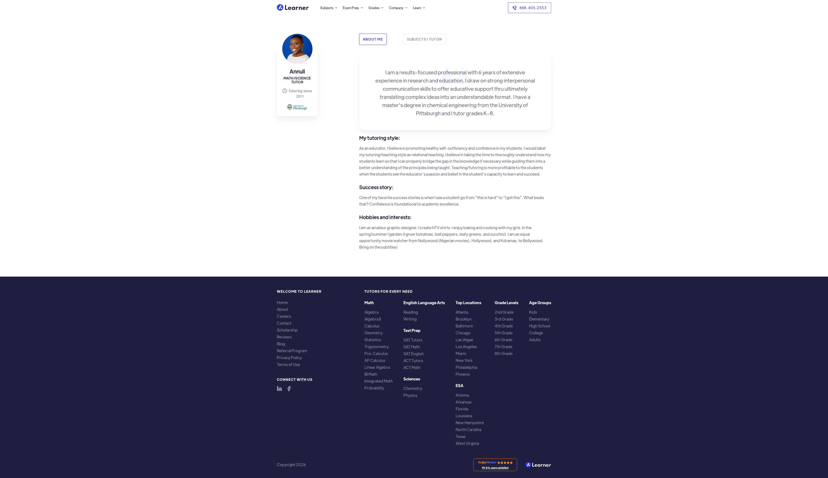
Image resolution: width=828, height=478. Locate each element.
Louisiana (464, 415)
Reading (410, 312)
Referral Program (292, 350)
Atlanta (462, 312)
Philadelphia (466, 367)
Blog (281, 343)
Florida (462, 408)
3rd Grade (504, 319)
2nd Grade (504, 312)
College (536, 332)
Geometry (373, 332)
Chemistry (412, 388)
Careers (284, 316)
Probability (374, 388)
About (282, 309)
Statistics (372, 339)
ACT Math (411, 367)
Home (282, 302)
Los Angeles (466, 346)
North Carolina (468, 429)
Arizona (462, 395)
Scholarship (287, 330)
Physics (410, 395)
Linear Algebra (377, 367)
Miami (461, 353)
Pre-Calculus (376, 353)
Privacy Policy (289, 357)
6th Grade (503, 339)
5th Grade (504, 332)
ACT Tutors (413, 360)
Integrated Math (378, 381)
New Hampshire (470, 422)
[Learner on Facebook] (289, 388)
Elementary (539, 319)
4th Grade (504, 326)
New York (464, 360)
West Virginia (467, 443)
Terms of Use (288, 364)
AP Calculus (374, 360)
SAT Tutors (412, 340)
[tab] (373, 39)
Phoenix (463, 374)
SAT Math (411, 346)
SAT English (413, 353)
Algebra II (372, 319)
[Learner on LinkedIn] (279, 388)
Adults (535, 339)
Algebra (371, 312)
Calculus (372, 326)
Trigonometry (376, 346)
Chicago (463, 332)
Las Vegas (464, 339)
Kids (533, 312)
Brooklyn (464, 319)
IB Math (370, 374)
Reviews (284, 337)
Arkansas (464, 402)
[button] (328, 7)
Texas (461, 436)
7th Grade (503, 346)
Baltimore (464, 326)
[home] (293, 8)
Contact (284, 323)
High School (539, 326)
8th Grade (504, 353)
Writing (410, 319)
